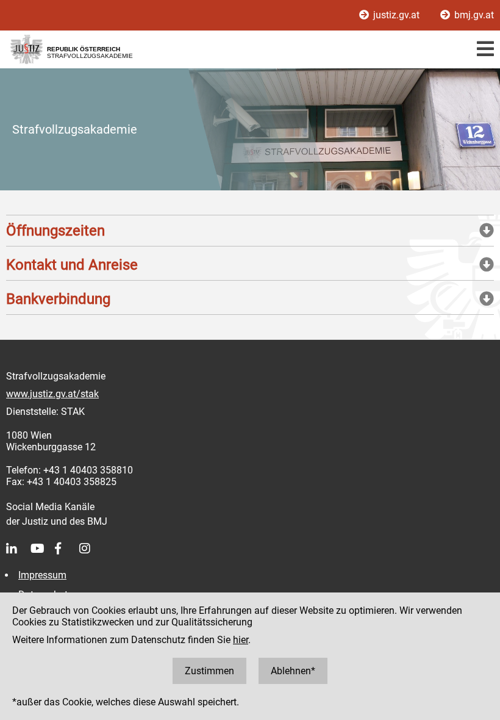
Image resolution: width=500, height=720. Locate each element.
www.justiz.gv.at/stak (52, 394)
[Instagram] (91, 548)
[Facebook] (67, 548)
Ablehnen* (293, 671)
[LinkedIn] (18, 548)
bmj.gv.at (473, 15)
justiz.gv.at (396, 15)
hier (240, 640)
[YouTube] (42, 548)
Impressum (42, 575)
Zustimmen (209, 671)
